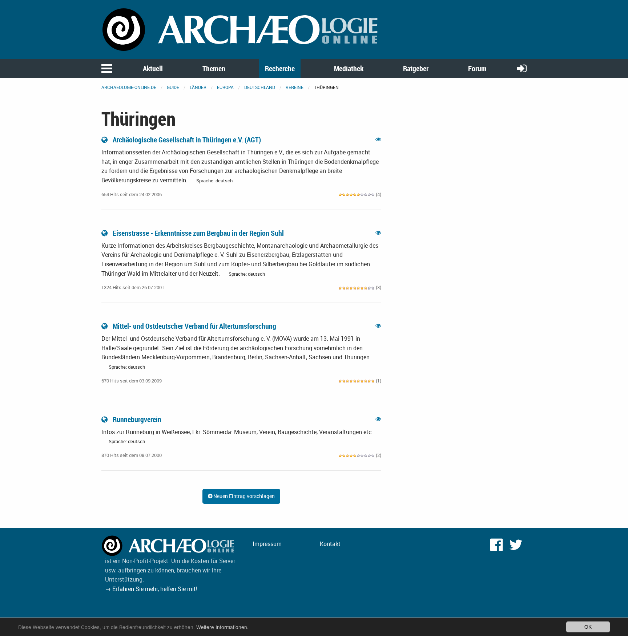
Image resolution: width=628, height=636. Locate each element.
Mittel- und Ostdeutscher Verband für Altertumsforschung (194, 326)
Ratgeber (415, 68)
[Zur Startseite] (241, 29)
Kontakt (330, 544)
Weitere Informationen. (222, 627)
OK (588, 626)
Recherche (280, 68)
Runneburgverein (137, 419)
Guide (173, 87)
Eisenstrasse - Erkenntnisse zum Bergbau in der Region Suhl (198, 233)
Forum (477, 68)
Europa (225, 87)
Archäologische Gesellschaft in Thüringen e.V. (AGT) (186, 140)
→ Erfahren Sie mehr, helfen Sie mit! (151, 589)
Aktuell (153, 68)
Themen (213, 68)
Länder (198, 87)
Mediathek (348, 68)
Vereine (294, 87)
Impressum (267, 544)
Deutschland (259, 87)
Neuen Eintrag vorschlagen (243, 496)
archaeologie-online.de (128, 87)
